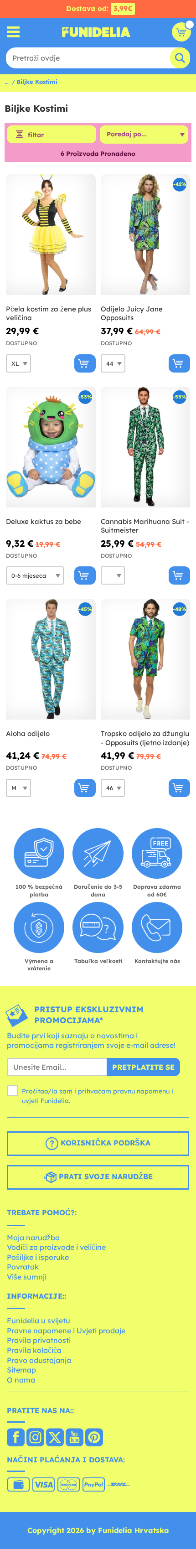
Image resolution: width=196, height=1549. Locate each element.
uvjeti (30, 1101)
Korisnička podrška (104, 1142)
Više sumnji (26, 1276)
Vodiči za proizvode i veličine (56, 1247)
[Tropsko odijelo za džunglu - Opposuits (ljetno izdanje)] (146, 659)
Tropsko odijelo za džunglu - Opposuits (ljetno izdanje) (145, 738)
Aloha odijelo (28, 733)
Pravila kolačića (34, 1350)
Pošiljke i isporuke (38, 1257)
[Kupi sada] (85, 363)
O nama (21, 1379)
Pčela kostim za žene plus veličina (48, 313)
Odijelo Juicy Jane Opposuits (132, 313)
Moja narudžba (33, 1237)
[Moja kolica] (181, 31)
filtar (36, 135)
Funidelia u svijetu (38, 1320)
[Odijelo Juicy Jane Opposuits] (146, 234)
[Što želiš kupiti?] (13, 32)
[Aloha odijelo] (51, 659)
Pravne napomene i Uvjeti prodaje (66, 1330)
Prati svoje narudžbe (105, 1176)
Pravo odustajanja (39, 1360)
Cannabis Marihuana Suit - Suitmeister (145, 526)
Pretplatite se (143, 1067)
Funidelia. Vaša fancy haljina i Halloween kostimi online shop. (96, 32)
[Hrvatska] (16, 1438)
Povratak (23, 1266)
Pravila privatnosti (39, 1340)
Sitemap (21, 1369)
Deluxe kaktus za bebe (43, 521)
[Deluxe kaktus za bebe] (51, 447)
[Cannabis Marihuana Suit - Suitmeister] (146, 447)
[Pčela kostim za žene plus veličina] (51, 234)
